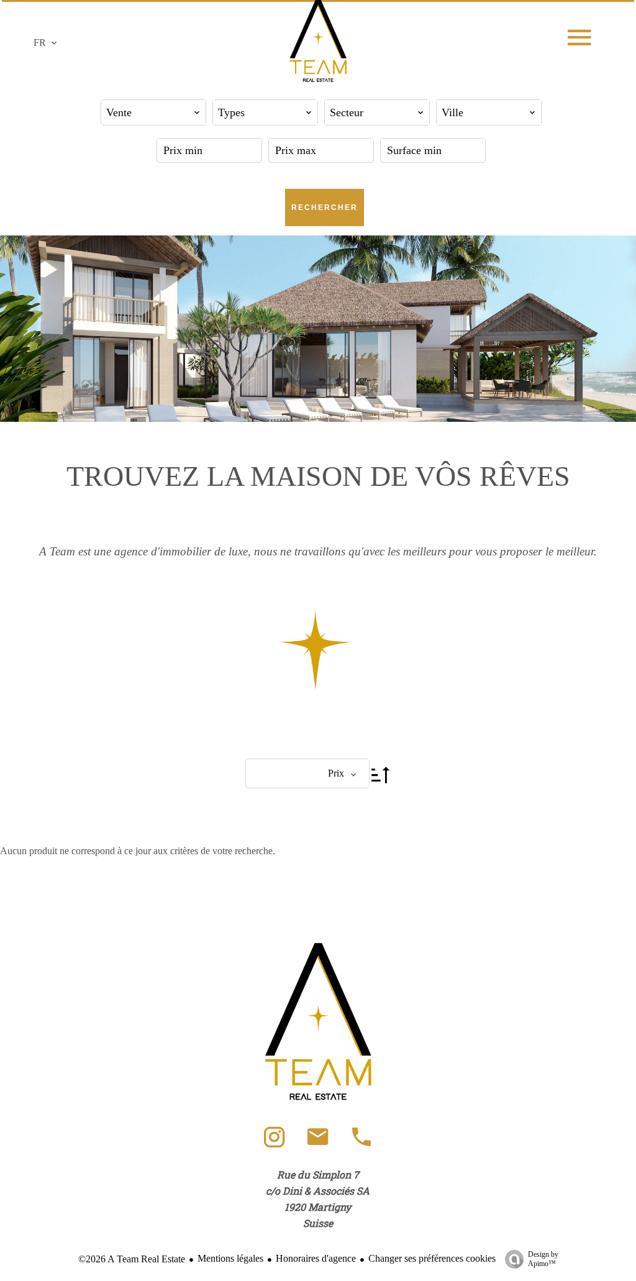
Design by (543, 1259)
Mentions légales (230, 1258)
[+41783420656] (361, 1142)
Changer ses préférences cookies (432, 1258)
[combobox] (153, 112)
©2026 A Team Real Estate (131, 1259)
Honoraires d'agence (316, 1258)
